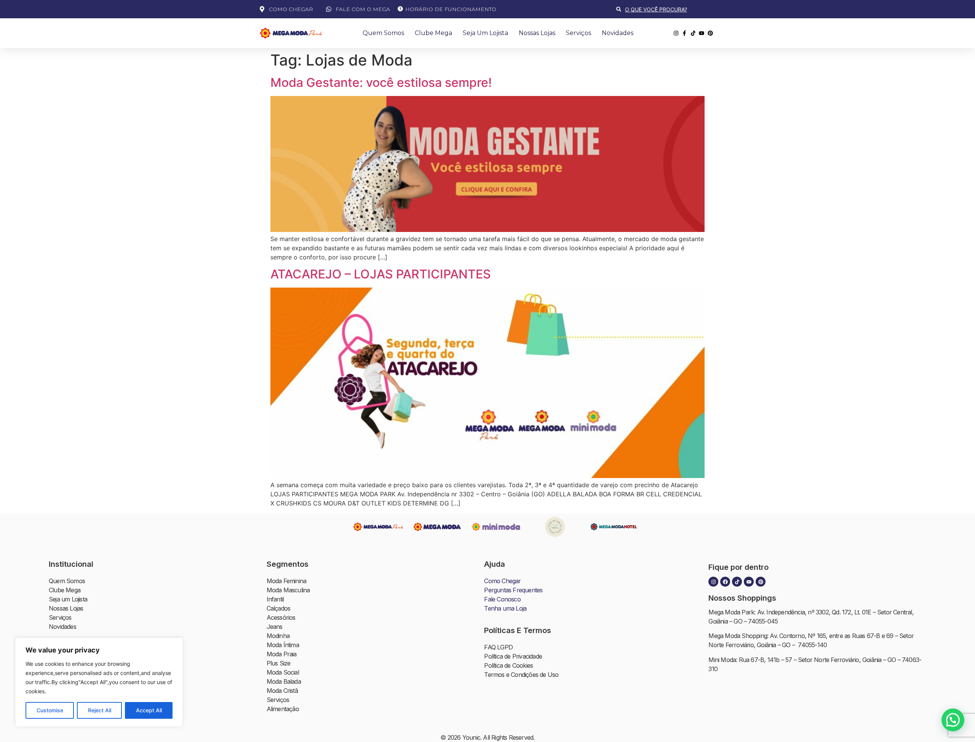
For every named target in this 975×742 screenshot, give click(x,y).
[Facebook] (725, 582)
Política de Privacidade (513, 656)
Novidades (617, 33)
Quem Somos (383, 33)
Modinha (278, 636)
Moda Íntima (283, 645)
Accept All (149, 710)
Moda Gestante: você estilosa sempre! (381, 82)
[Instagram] (713, 582)
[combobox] (666, 9)
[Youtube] (749, 582)
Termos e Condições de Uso (521, 674)
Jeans (275, 626)
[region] (99, 682)
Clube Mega (433, 33)
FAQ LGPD (498, 647)
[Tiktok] (737, 582)
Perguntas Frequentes (513, 590)
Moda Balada (284, 681)
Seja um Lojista (485, 33)
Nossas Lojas (537, 33)
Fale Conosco (502, 599)
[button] (952, 719)
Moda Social (283, 672)
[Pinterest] (761, 582)
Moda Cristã (282, 690)
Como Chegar (502, 581)
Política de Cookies (508, 665)
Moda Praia (282, 654)
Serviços (578, 33)
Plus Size (279, 663)
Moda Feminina (287, 581)
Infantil (275, 599)
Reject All (99, 710)
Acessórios (281, 617)
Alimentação (283, 709)
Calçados (279, 608)
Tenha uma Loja (505, 608)
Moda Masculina (288, 590)
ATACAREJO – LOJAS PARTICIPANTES (380, 274)
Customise (50, 710)
